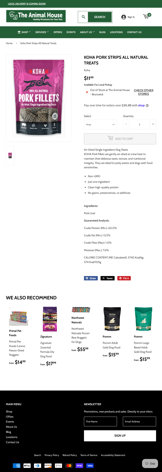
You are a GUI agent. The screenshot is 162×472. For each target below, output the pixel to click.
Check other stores (143, 92)
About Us (86, 32)
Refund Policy (70, 455)
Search (103, 17)
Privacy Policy (52, 455)
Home (9, 43)
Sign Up (120, 435)
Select (87, 116)
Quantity (128, 116)
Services (41, 32)
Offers (58, 32)
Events (71, 32)
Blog (102, 32)
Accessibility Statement (113, 455)
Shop (24, 32)
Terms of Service (88, 455)
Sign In (131, 17)
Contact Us (134, 32)
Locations (116, 32)
